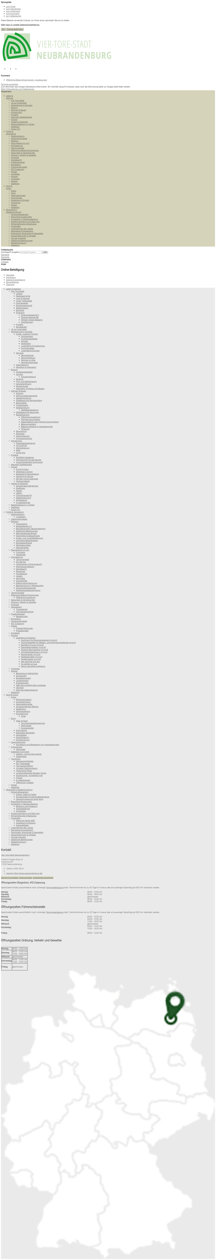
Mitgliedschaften (23, 545)
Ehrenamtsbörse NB (29, 317)
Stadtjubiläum (22, 308)
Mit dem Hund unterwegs (27, 479)
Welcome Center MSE (25, 820)
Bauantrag (20, 571)
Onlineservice (17, 146)
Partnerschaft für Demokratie (28, 460)
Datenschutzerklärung (15, 280)
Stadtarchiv (21, 709)
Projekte (14, 115)
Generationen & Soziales (21, 105)
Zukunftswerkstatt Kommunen (29, 462)
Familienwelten (27, 348)
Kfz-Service (21, 562)
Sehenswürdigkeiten (25, 761)
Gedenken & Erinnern (20, 200)
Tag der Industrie (18, 238)
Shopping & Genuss (24, 476)
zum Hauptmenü (13, 9)
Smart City (15, 129)
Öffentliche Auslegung (30, 417)
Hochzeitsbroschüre (25, 612)
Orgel (23, 716)
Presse (14, 172)
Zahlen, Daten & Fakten (26, 794)
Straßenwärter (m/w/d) (31, 659)
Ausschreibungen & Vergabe (23, 236)
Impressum (11, 277)
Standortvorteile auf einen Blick (29, 799)
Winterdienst (21, 500)
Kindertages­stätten (29, 339)
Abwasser (20, 434)
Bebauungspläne (28, 424)
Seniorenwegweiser (29, 362)
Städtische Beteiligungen (22, 240)
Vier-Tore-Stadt (17, 100)
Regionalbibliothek (24, 704)
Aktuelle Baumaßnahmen (27, 486)
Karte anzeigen (25, 878)
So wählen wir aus (29, 664)
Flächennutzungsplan (30, 419)
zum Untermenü (13, 11)
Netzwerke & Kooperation (22, 231)
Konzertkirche (22, 714)
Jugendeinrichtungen (30, 351)
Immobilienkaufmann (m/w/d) (34, 652)
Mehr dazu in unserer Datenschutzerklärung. (20, 25)
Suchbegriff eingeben (10, 252)
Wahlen (14, 181)
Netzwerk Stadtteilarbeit (21, 117)
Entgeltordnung (23, 740)
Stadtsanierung (22, 407)
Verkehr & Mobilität (19, 122)
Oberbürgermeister (19, 138)
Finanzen (15, 157)
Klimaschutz (16, 112)
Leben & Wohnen (9, 97)
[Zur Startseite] (57, 63)
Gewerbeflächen (23, 809)
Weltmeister (26, 725)
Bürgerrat (20, 310)
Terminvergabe (17, 148)
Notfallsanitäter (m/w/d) (31, 657)
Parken (14, 205)
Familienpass (27, 336)
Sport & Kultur (9, 187)
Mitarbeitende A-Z (24, 526)
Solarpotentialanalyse (25, 443)
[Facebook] (4, 69)
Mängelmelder (22, 547)
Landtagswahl (22, 680)
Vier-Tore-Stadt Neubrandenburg (15, 855)
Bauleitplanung (22, 415)
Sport (13, 193)
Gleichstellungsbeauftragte (28, 536)
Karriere (14, 176)
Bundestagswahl (23, 678)
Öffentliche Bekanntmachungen (25, 150)
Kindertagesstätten (24, 372)
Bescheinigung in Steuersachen (30, 585)
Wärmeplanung (23, 448)
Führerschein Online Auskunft (29, 564)
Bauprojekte (21, 403)
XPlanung (25, 429)
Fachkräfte (15, 226)
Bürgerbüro (16, 165)
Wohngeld (20, 578)
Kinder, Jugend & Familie (27, 334)
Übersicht (10, 284)
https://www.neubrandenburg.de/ (24, 873)
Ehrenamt (20, 313)
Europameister (27, 728)
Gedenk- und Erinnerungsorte (29, 754)
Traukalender (22, 609)
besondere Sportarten (25, 733)
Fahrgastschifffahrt (24, 766)
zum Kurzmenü (12, 13)
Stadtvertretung (17, 136)
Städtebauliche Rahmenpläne (29, 400)
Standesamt (16, 160)
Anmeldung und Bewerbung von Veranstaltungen (37, 744)
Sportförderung (22, 737)
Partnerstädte (22, 303)
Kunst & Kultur (22, 469)
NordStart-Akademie (25, 457)
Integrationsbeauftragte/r (27, 540)
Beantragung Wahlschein (27, 673)
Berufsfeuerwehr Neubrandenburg (31, 529)
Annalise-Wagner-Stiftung (27, 707)
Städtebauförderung (29, 410)
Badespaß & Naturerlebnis (27, 474)
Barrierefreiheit (12, 282)
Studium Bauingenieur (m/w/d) (34, 650)
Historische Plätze (24, 771)
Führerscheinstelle (19, 167)
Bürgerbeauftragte (24, 543)
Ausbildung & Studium (26, 638)
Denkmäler (20, 749)
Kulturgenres (16, 198)
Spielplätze (26, 343)
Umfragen (15, 179)
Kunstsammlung (23, 702)
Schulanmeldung (28, 377)
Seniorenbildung (28, 358)
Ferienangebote (23, 481)
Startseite (5, 257)
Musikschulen (22, 386)
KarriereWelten (22, 825)
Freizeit (14, 119)
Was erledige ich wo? (20, 143)
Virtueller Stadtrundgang (26, 768)
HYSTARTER (21, 445)
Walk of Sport (22, 721)
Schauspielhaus (23, 711)
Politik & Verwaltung (11, 132)
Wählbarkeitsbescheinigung (28, 590)
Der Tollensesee (23, 763)
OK (3, 29)
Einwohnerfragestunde (26, 588)
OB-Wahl (20, 688)
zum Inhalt (10, 6)
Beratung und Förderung (26, 806)
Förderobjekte (22, 405)
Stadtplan (15, 127)
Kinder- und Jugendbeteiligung (29, 538)
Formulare (20, 552)
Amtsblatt (15, 174)
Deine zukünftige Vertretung (33, 666)
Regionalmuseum (24, 699)
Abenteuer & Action (24, 472)
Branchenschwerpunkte (21, 217)
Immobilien (21, 811)
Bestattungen (22, 616)
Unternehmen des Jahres (22, 229)
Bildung (14, 108)
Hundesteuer (21, 574)
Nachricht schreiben (9, 878)
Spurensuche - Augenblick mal (29, 775)
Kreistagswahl (22, 683)
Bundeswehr (21, 327)
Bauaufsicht (21, 431)
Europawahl (21, 676)
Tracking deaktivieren (14, 29)
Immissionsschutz (24, 438)
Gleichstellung (22, 365)
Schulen (24, 341)
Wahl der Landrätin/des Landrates (31, 685)
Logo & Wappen (23, 298)
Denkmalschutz (23, 436)
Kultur (13, 191)
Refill (18, 450)
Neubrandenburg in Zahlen (22, 124)
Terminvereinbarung (55, 887)
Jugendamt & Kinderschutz (33, 346)
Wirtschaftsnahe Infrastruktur (24, 224)
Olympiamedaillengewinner (33, 723)
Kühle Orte (20, 453)
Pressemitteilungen (24, 628)
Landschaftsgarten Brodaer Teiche (31, 773)
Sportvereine (21, 730)
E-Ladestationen (23, 502)
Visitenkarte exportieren (43, 878)
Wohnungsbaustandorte (26, 396)
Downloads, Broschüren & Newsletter (27, 233)
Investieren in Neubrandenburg (24, 219)
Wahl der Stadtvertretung (27, 690)
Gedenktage (21, 756)
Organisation (21, 524)
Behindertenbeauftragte (26, 533)
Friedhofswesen (18, 162)
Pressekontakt (22, 631)
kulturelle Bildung (23, 384)
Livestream (21, 517)
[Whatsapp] (20, 69)
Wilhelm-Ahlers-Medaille (31, 320)
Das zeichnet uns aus (30, 661)
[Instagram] (9, 69)
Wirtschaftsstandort (19, 214)
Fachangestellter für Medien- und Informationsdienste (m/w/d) (48, 642)
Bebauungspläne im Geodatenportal (37, 426)
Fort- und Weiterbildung (26, 381)
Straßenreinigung (23, 498)
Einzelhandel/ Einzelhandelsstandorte (32, 797)
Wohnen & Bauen (18, 110)
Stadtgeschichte (23, 296)
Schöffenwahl (27, 322)
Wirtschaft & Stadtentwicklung (13, 211)
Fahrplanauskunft (24, 495)
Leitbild (19, 294)
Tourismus (15, 202)
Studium (19, 379)
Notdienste (21, 555)
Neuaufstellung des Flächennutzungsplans (40, 422)
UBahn (19, 493)
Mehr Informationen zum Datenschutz (17, 89)
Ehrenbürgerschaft (24, 305)
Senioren (20, 353)
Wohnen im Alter (28, 360)
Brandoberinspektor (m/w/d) (33, 647)
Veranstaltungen (18, 195)
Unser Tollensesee (24, 301)
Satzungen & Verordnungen (23, 153)
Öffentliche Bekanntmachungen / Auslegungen (26, 80)
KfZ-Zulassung (17, 169)
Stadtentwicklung (18, 243)
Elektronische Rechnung (26, 583)
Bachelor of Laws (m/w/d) (32, 645)
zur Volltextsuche (13, 16)
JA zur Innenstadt (18, 103)
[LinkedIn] (15, 69)
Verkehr (19, 576)
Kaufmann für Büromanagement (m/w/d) (39, 640)
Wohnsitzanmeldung (25, 566)
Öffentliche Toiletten (25, 782)
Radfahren (20, 488)
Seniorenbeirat (27, 355)
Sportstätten (21, 735)
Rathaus (14, 141)
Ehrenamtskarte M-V (30, 315)
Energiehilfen (21, 581)
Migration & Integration (26, 367)
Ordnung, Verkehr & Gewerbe (23, 155)
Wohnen (19, 393)
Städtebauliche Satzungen (27, 412)
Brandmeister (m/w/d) (30, 654)
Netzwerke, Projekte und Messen (30, 388)
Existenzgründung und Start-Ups (25, 221)
